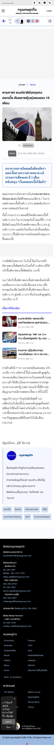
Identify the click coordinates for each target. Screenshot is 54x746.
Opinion (31, 665)
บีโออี (45, 509)
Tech (30, 645)
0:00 (10, 20)
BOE (27, 517)
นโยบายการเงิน (31, 509)
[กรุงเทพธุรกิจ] (27, 10)
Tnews (31, 707)
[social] (34, 3)
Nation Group (34, 692)
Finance (31, 640)
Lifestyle (31, 660)
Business (8, 645)
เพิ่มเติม (9, 715)
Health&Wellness (35, 655)
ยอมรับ (9, 721)
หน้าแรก (22, 85)
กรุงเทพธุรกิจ (33, 697)
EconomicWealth (42, 517)
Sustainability (10, 650)
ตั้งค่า (8, 727)
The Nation (9, 692)
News (6, 665)
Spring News (33, 702)
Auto (30, 650)
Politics (7, 660)
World (32, 85)
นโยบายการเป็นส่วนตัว (37, 670)
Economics (9, 640)
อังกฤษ (18, 509)
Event (6, 670)
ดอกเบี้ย (7, 509)
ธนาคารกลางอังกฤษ (12, 517)
